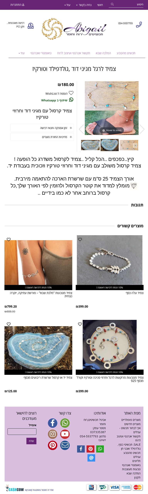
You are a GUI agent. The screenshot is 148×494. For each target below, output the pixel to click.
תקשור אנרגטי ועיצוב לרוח (73, 53)
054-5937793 (89, 436)
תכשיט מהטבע (126, 53)
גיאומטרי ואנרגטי (40, 53)
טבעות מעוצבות (131, 469)
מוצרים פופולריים (130, 420)
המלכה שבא (103, 53)
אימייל (32, 425)
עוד (68, 5)
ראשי (100, 5)
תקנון (137, 477)
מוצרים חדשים (132, 424)
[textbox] (91, 440)
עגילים (136, 457)
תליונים (136, 461)
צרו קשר (65, 413)
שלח (31, 441)
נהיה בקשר (85, 5)
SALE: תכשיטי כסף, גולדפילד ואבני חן (129, 446)
